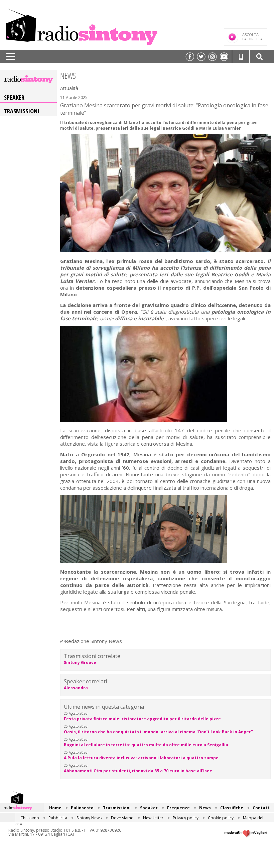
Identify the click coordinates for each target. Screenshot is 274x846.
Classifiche (231, 808)
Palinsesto (82, 808)
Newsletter (153, 818)
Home (55, 808)
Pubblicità (57, 818)
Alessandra (76, 688)
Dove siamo (122, 818)
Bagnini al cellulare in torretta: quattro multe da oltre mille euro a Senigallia (146, 745)
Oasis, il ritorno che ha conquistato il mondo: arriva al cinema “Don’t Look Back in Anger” (158, 732)
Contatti (262, 808)
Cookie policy (221, 818)
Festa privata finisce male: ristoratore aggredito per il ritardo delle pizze (142, 719)
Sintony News (89, 818)
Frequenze (178, 808)
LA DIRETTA (252, 36)
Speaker (14, 97)
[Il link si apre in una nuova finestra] (189, 56)
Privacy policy (185, 818)
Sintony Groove (80, 662)
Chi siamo (29, 818)
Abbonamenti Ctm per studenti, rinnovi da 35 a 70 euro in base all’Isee (138, 771)
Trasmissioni (21, 111)
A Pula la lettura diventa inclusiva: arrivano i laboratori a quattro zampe (141, 758)
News (205, 808)
